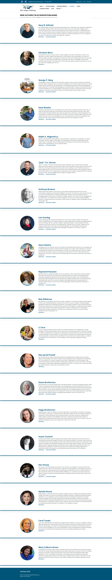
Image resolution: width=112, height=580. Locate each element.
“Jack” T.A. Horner (47, 162)
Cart (84, 1)
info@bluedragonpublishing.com (35, 1)
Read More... (41, 36)
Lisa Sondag (44, 217)
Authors (72, 6)
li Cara (41, 327)
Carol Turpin (44, 520)
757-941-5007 (48, 1)
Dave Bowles (44, 107)
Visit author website (51, 36)
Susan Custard (45, 436)
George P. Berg (45, 80)
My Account (79, 1)
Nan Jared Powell (46, 355)
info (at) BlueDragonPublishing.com (31, 575)
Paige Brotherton (46, 409)
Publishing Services (62, 6)
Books (78, 6)
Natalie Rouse (45, 491)
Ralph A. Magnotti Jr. (48, 136)
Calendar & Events (44, 8)
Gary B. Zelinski (46, 25)
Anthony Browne (46, 189)
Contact (58, 8)
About (41, 6)
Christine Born (45, 52)
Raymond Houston (47, 271)
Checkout (89, 1)
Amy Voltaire (44, 245)
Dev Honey (43, 464)
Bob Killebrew (45, 299)
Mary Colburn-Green (48, 547)
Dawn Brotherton (47, 382)
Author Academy (50, 6)
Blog (52, 8)
